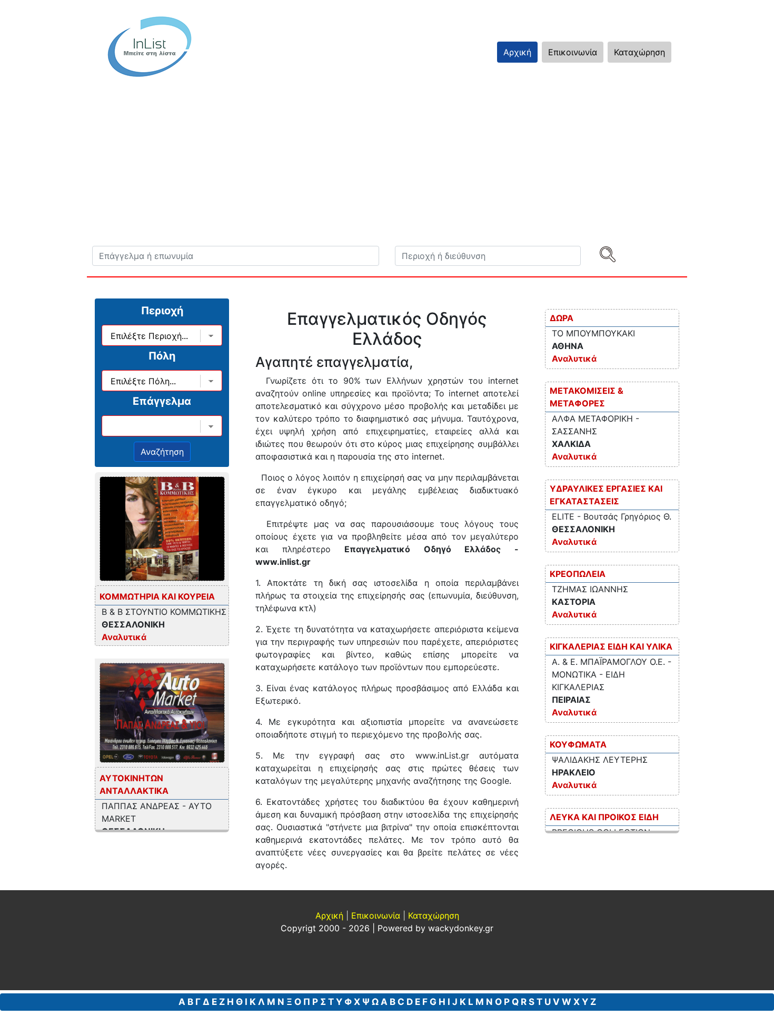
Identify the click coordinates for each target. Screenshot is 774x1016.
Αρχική (517, 52)
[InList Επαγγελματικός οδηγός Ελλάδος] (150, 46)
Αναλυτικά (124, 637)
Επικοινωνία (572, 52)
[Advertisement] (387, 167)
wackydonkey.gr (460, 928)
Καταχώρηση (639, 52)
